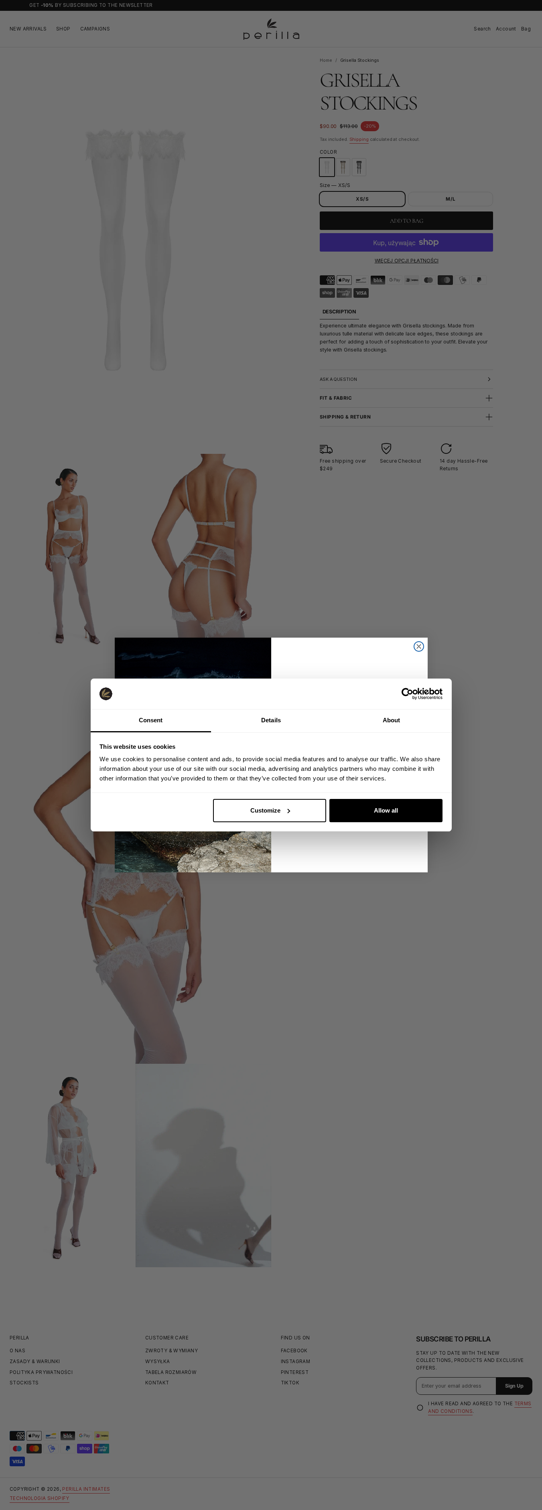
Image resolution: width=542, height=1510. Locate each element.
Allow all (386, 810)
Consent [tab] (151, 720)
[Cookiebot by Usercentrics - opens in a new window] (407, 694)
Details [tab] (271, 720)
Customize (265, 810)
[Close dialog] (419, 646)
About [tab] (391, 720)
